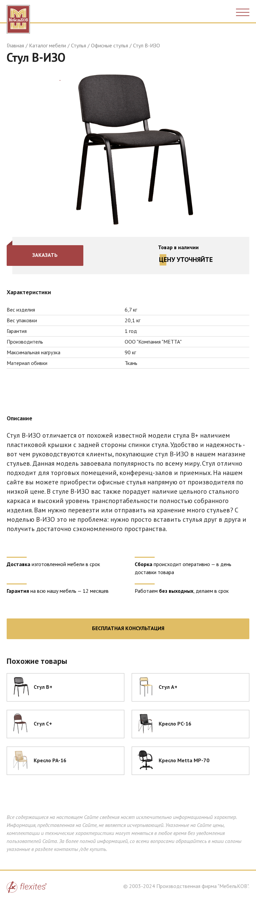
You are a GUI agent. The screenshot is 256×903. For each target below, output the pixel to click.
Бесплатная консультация (128, 628)
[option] (128, 149)
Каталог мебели (47, 45)
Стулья (78, 45)
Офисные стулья (109, 45)
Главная (15, 45)
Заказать (45, 255)
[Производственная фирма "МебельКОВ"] (18, 18)
